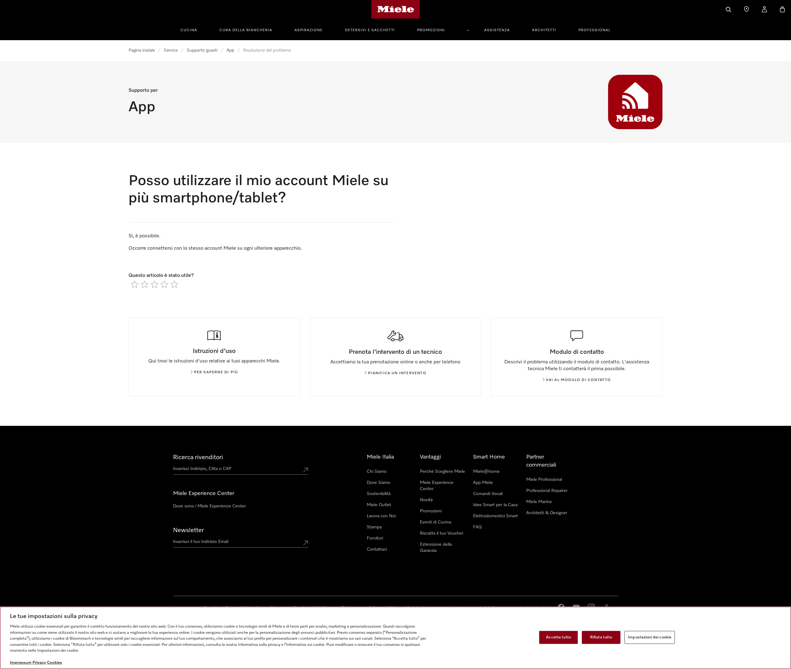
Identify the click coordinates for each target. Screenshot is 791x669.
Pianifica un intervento (397, 373)
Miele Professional (544, 479)
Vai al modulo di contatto (578, 380)
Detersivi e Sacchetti (370, 30)
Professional (594, 30)
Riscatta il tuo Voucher (441, 533)
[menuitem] (192, 29)
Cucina (188, 30)
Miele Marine (539, 502)
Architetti (544, 30)
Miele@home (486, 471)
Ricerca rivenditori (198, 457)
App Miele (483, 483)
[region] (395, 638)
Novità (426, 500)
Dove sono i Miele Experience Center (209, 506)
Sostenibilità (379, 494)
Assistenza (497, 30)
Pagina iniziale (142, 50)
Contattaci (377, 549)
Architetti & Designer (546, 513)
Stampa (374, 527)
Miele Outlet (379, 505)
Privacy (39, 663)
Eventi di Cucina (435, 522)
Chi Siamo (377, 471)
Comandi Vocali (488, 494)
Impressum (21, 663)
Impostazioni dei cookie (649, 637)
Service (171, 50)
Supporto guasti (202, 50)
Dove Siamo (378, 483)
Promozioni (431, 30)
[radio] (134, 284)
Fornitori (375, 538)
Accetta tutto (558, 637)
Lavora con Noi (381, 516)
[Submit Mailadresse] (305, 542)
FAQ (477, 527)
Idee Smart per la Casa (495, 505)
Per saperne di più (216, 372)
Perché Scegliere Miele (442, 471)
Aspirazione (308, 30)
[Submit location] (305, 470)
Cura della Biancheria (245, 30)
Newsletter (188, 530)
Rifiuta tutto (601, 637)
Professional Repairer (547, 491)
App (230, 50)
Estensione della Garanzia (436, 547)
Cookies (54, 663)
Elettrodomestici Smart (495, 516)
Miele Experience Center (437, 486)
